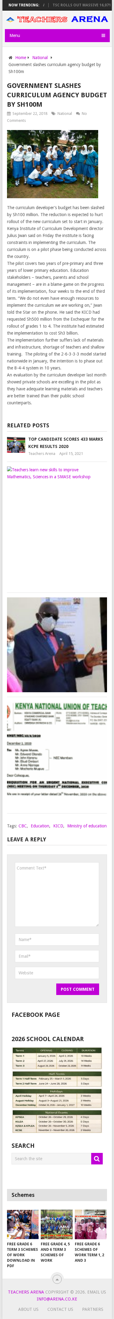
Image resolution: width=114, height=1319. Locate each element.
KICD (58, 825)
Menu (14, 35)
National (64, 113)
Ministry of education (87, 825)
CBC (23, 825)
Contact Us (60, 1309)
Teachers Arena (41, 453)
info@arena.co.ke (57, 1299)
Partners (92, 1309)
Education (40, 825)
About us (28, 1309)
